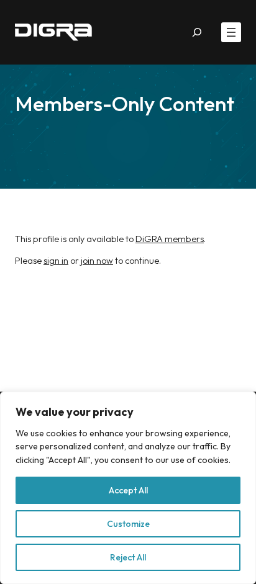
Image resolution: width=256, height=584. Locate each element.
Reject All (128, 557)
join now (96, 260)
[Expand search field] (197, 32)
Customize (128, 523)
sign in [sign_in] (55, 260)
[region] (128, 488)
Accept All (128, 490)
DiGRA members (169, 239)
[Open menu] (231, 32)
